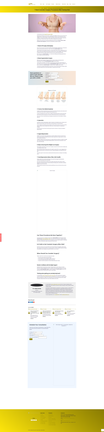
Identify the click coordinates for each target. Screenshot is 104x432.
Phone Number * (48, 76)
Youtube (30, 1)
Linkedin (33, 1)
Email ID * (47, 74)
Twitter (30, 302)
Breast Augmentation (52, 418)
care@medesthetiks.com (65, 294)
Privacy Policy (43, 423)
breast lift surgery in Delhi (48, 34)
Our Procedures (43, 417)
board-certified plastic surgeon (55, 284)
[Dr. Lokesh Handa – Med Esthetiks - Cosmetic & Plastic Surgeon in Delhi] (32, 4)
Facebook (29, 1)
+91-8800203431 (56, 294)
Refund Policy (43, 422)
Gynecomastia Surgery (52, 424)
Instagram (32, 1)
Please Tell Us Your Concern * (50, 79)
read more (32, 318)
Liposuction (51, 414)
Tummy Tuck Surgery (52, 423)
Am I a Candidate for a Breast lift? (70, 311)
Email (33, 302)
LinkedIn (32, 302)
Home (42, 414)
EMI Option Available (0, 237)
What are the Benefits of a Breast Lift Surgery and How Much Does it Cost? (47, 312)
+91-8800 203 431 (65, 418)
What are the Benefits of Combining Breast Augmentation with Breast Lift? (34, 312)
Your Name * (31, 332)
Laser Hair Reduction (52, 422)
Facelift (50, 417)
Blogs (42, 419)
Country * (47, 77)
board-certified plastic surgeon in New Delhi (49, 275)
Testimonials (43, 418)
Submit (47, 81)
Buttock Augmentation (52, 419)
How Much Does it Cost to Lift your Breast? (59, 311)
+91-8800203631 (70, 418)
